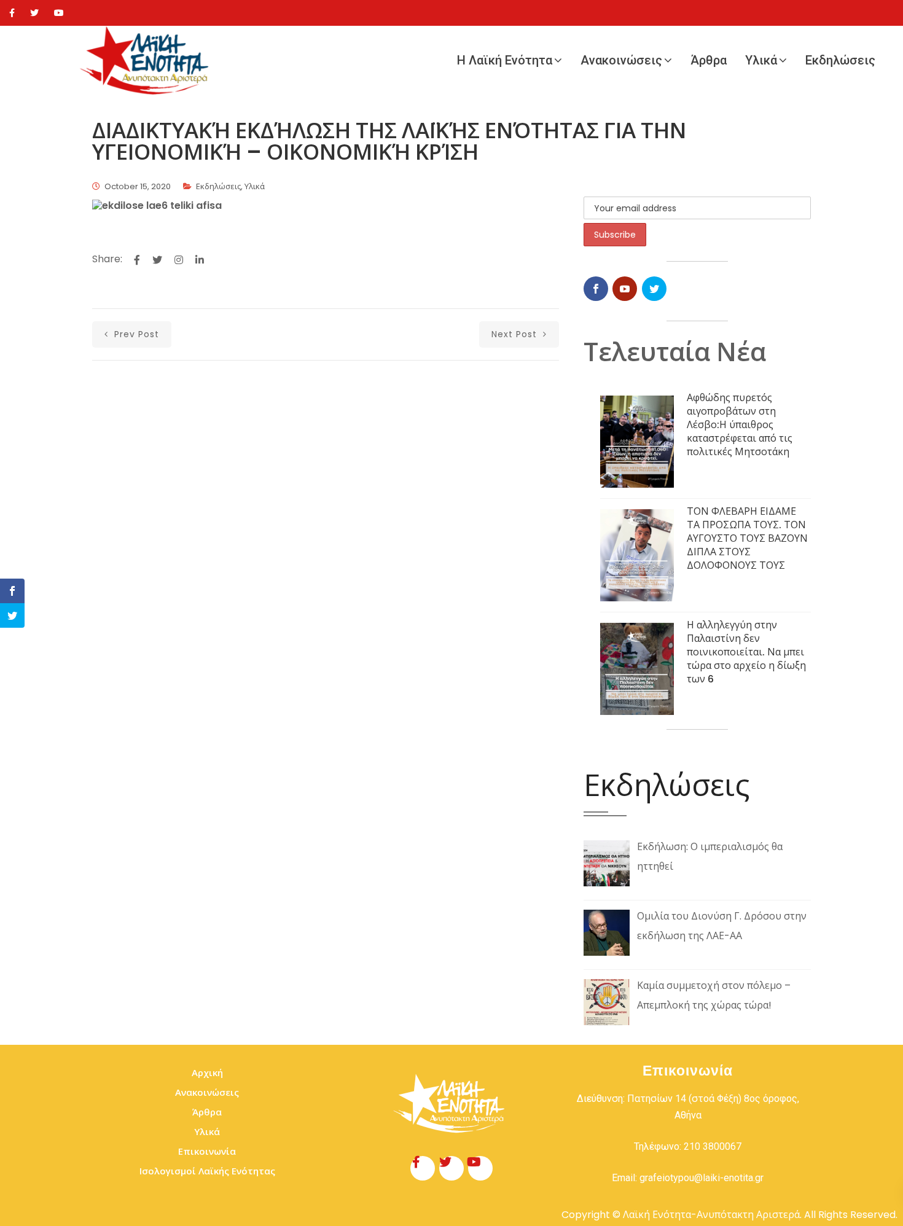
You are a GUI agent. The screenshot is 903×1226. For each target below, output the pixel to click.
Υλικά (761, 60)
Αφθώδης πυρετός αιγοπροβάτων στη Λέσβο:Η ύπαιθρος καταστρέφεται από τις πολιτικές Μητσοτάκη (739, 425)
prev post (135, 334)
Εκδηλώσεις (840, 60)
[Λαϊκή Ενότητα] (147, 60)
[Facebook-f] (422, 1168)
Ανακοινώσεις (621, 60)
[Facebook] (12, 13)
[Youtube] (59, 13)
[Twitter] (34, 13)
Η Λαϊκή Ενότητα (504, 60)
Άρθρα (708, 60)
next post (515, 334)
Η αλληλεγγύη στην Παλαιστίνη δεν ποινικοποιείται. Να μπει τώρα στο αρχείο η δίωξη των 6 (746, 652)
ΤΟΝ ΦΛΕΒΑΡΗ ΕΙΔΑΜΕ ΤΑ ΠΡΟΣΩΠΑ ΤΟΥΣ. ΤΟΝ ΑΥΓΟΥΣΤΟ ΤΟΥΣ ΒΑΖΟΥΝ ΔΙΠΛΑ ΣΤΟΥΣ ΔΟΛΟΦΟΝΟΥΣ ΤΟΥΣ (747, 538)
